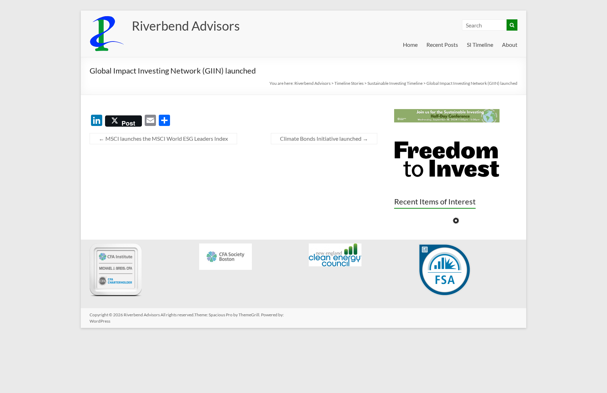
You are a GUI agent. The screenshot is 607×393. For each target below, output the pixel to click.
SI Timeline (480, 44)
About (509, 44)
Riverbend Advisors (186, 25)
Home (410, 44)
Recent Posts (442, 44)
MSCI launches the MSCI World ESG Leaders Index (163, 138)
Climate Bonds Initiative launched (324, 138)
